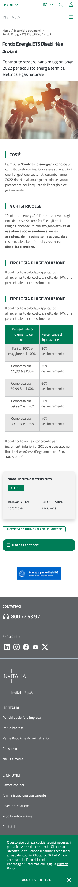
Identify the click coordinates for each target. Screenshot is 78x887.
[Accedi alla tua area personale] (71, 4)
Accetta (29, 879)
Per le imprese (13, 727)
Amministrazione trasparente (24, 795)
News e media (13, 759)
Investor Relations (16, 805)
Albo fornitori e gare (17, 816)
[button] (12, 4)
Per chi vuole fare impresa (22, 717)
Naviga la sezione (25, 545)
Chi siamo (10, 748)
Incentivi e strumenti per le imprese (34, 529)
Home (6, 30)
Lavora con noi (13, 784)
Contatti (9, 826)
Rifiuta (46, 879)
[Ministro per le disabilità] (39, 574)
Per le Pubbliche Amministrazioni (27, 738)
